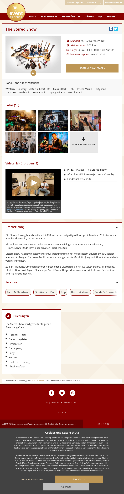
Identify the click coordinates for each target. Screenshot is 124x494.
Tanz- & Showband (18, 292)
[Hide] (57, 316)
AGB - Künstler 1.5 (39, 380)
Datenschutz (71, 402)
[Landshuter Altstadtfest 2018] (20, 120)
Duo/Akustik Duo (45, 292)
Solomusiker (49, 16)
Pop (63, 292)
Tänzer (89, 16)
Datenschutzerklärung (15, 209)
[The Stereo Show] (53, 120)
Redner (111, 16)
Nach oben (102, 424)
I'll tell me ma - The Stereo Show (87, 169)
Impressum (52, 402)
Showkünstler (71, 16)
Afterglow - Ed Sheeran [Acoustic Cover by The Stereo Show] (92, 174)
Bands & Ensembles (107, 292)
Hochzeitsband (80, 292)
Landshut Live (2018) (79, 178)
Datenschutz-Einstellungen (32, 479)
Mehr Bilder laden (83, 144)
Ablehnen (66, 486)
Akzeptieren (78, 479)
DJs (100, 16)
